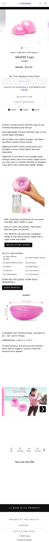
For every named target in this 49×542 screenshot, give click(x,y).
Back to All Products (26, 508)
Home (12, 52)
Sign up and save (24, 531)
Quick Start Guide (18, 245)
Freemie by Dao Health (24, 519)
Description (24, 97)
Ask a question (24, 102)
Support (24, 525)
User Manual (12, 287)
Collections (21, 52)
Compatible (7, 333)
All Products (32, 52)
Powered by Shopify (24, 540)
